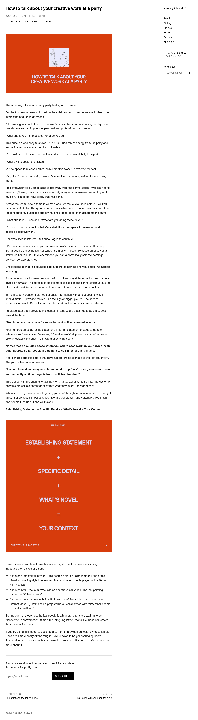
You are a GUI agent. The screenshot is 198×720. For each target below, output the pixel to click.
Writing (167, 23)
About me (169, 41)
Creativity (14, 21)
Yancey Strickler (175, 8)
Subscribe (62, 676)
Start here (169, 18)
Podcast (168, 37)
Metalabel (31, 21)
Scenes (47, 21)
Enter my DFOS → (176, 54)
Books (167, 32)
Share (42, 15)
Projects (168, 27)
